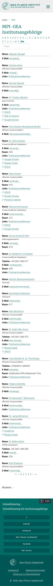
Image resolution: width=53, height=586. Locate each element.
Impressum (13, 570)
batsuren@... (16, 301)
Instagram (26, 531)
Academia (9, 431)
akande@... (15, 90)
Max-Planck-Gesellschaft (26, 537)
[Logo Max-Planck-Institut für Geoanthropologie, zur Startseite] (21, 6)
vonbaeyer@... (16, 265)
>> (36, 474)
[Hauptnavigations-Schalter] (48, 6)
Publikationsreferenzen (19, 76)
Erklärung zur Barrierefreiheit (26, 574)
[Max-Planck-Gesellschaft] (15, 562)
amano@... (15, 181)
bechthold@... (16, 319)
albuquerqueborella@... (21, 134)
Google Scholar (11, 120)
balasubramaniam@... (20, 286)
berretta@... (15, 391)
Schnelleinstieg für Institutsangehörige (25, 509)
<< (16, 474)
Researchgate (10, 348)
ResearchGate (11, 163)
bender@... (15, 369)
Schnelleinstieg (12, 504)
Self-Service (26, 550)
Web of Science (11, 116)
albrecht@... (15, 105)
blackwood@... (17, 405)
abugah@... (15, 58)
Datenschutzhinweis (35, 570)
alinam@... (15, 148)
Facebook (26, 544)
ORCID (7, 112)
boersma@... (16, 470)
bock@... (14, 452)
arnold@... (14, 243)
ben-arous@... (16, 340)
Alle (22, 41)
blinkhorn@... (16, 423)
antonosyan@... (17, 214)
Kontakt (26, 524)
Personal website (12, 200)
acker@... (14, 72)
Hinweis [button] (7, 487)
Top (47, 501)
